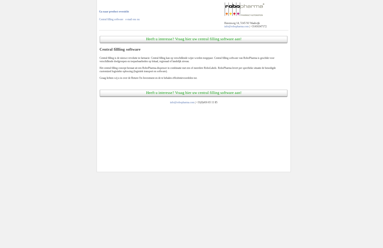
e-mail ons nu (132, 19)
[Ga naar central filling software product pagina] (244, 17)
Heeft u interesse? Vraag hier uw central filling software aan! (194, 39)
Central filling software (111, 19)
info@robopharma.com (236, 26)
